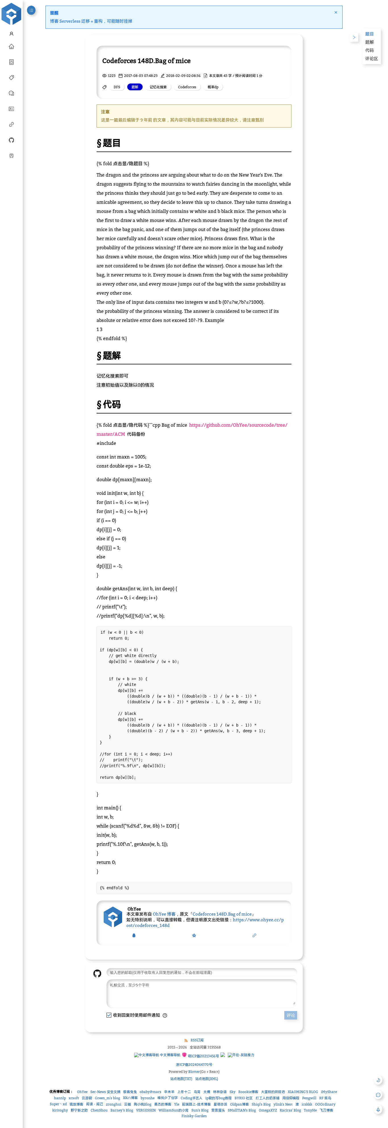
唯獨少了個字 (167, 1098)
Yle (176, 1104)
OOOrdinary (325, 1104)
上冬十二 (184, 1092)
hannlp (60, 1098)
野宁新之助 (79, 1110)
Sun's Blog (199, 1110)
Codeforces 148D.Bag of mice (222, 913)
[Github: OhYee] (11, 140)
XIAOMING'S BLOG (303, 1092)
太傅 (206, 1092)
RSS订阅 (197, 1040)
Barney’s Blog (121, 1110)
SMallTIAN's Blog (242, 1110)
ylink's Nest (283, 1104)
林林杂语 (220, 1092)
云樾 (127, 1104)
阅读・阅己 (94, 1104)
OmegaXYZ (268, 1110)
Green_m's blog (107, 1098)
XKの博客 (130, 1098)
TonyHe (310, 1110)
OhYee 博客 (164, 913)
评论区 (371, 58)
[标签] (11, 77)
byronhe (148, 1098)
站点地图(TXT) (181, 1079)
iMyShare (329, 1092)
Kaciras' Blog (290, 1110)
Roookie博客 (248, 1092)
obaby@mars (150, 1092)
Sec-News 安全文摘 (105, 1092)
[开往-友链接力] (241, 1055)
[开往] (11, 155)
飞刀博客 (326, 1110)
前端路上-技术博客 (196, 1104)
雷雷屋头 (218, 1110)
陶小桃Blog (142, 1104)
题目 (369, 33)
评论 (291, 1015)
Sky (232, 1092)
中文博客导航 (169, 1055)
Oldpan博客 (239, 1104)
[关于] (11, 108)
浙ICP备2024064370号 (194, 1064)
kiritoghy (60, 1110)
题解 (369, 42)
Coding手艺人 (192, 1098)
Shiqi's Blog (261, 1104)
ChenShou (99, 1110)
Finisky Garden (194, 1116)
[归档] (11, 61)
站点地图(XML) (206, 1079)
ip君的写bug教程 (218, 1098)
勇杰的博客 (162, 1104)
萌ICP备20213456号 (203, 1056)
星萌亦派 (220, 1104)
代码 (369, 50)
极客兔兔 (130, 1092)
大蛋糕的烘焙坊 (273, 1092)
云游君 (87, 1098)
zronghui (113, 1104)
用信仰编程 (290, 1098)
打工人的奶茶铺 (267, 1098)
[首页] (11, 46)
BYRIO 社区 (244, 1098)
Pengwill (309, 1098)
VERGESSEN (146, 1110)
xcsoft (74, 1098)
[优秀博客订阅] (11, 124)
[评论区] (11, 93)
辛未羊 (169, 1092)
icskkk (307, 1104)
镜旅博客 (76, 1104)
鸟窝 (197, 1092)
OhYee (82, 1092)
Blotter (194, 1072)
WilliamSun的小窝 (173, 1110)
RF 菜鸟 (325, 1098)
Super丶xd (58, 1104)
